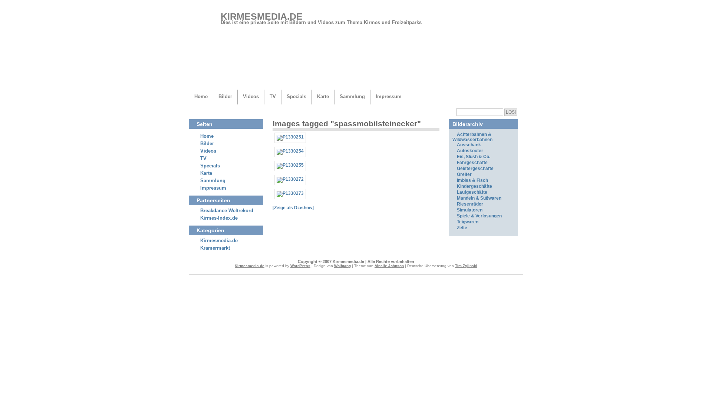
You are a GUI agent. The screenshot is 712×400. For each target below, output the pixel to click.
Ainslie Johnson (389, 266)
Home (201, 96)
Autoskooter (470, 151)
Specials (296, 96)
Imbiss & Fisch (472, 180)
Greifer (464, 174)
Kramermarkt (215, 248)
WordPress (300, 266)
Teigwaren (467, 222)
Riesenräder (470, 204)
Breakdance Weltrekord (226, 210)
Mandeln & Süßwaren (479, 198)
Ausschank (469, 145)
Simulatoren (469, 210)
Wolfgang (342, 266)
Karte (323, 96)
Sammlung (352, 96)
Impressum (389, 96)
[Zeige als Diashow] (293, 208)
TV (273, 96)
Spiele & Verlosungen (479, 216)
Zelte (462, 228)
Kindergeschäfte (474, 186)
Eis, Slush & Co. (473, 156)
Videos (251, 96)
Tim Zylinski (466, 266)
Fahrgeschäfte (472, 162)
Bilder (225, 96)
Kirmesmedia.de (262, 16)
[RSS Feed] (508, 19)
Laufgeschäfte (472, 192)
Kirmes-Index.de (219, 218)
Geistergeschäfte (475, 168)
